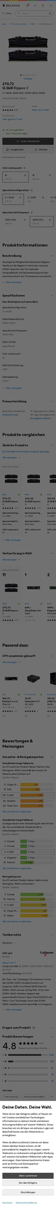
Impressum (7, 1203)
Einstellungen (28, 1192)
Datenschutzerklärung (26, 1203)
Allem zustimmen (28, 1175)
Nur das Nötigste (28, 1182)
